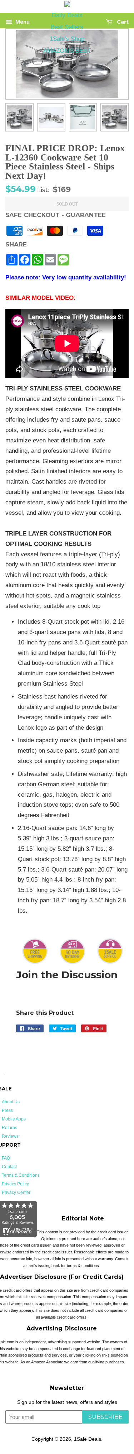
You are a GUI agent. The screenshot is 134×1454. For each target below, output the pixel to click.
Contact (9, 1166)
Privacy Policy (15, 1183)
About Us (11, 1101)
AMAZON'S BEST (67, 50)
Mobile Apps (14, 1119)
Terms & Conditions (21, 1175)
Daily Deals (67, 15)
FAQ (6, 1158)
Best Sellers (67, 27)
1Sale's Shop (67, 38)
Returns (9, 1127)
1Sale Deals (87, 1439)
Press (7, 1110)
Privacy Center (16, 1192)
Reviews (10, 1136)
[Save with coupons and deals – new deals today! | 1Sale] (67, 5)
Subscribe (105, 1417)
